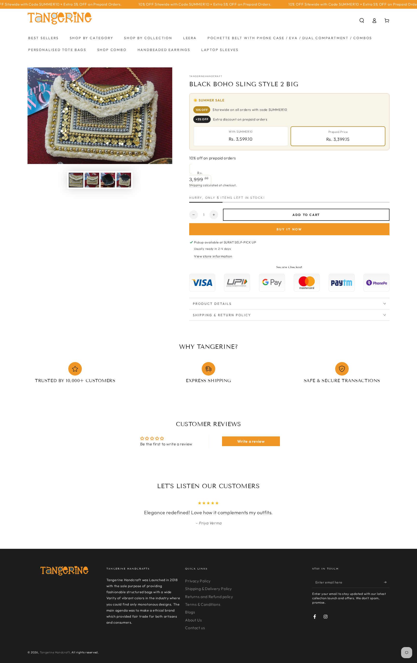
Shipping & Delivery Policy (208, 588)
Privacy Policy (197, 580)
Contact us (195, 627)
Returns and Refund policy (209, 596)
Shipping (195, 185)
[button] (361, 20)
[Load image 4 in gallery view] (124, 180)
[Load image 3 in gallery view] (108, 180)
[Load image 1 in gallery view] (76, 180)
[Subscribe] (386, 582)
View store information (213, 256)
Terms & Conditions (202, 604)
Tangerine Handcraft (55, 652)
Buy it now (289, 229)
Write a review (250, 441)
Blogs (190, 612)
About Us (193, 620)
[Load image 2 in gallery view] (92, 180)
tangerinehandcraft (205, 76)
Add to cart (306, 215)
